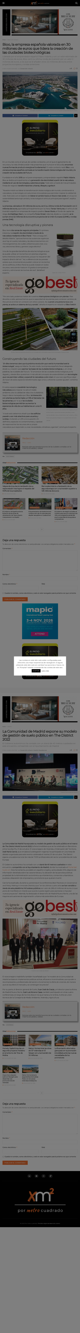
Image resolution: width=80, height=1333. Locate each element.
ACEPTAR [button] (36, 671)
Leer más (45, 671)
